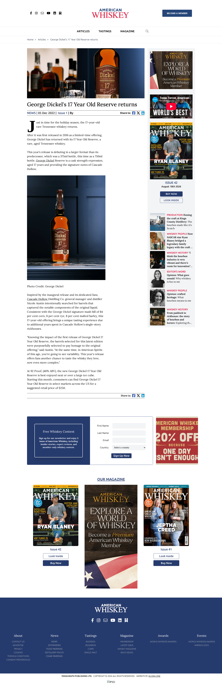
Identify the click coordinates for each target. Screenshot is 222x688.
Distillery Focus (54, 652)
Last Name (103, 433)
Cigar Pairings (54, 656)
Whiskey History (177, 252)
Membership (127, 641)
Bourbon (90, 645)
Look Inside (171, 200)
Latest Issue (127, 645)
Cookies (18, 652)
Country (104, 447)
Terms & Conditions (18, 656)
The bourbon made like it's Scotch (179, 221)
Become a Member (177, 13)
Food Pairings (54, 648)
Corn (91, 649)
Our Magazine (111, 479)
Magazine (127, 31)
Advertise (18, 645)
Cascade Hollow (37, 299)
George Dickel (45, 160)
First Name (103, 425)
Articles (83, 31)
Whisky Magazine (127, 649)
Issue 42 (171, 182)
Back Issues (127, 652)
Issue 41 (166, 549)
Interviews (54, 645)
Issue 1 (62, 113)
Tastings (105, 31)
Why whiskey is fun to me (179, 278)
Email (106, 440)
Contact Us (18, 641)
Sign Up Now (121, 455)
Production (175, 215)
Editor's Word (176, 271)
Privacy (18, 649)
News (32, 113)
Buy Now (171, 193)
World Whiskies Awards (163, 641)
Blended (90, 641)
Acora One (154, 676)
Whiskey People (177, 233)
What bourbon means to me (179, 297)
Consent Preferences (18, 660)
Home (30, 39)
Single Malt (90, 652)
